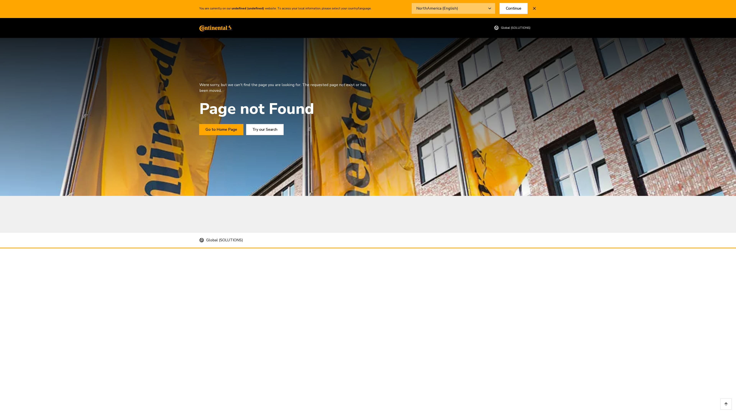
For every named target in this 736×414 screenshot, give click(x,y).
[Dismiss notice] (534, 8)
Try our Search (264, 129)
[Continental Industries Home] (214, 28)
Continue (513, 8)
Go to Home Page (221, 129)
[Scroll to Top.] (726, 404)
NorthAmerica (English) (437, 8)
